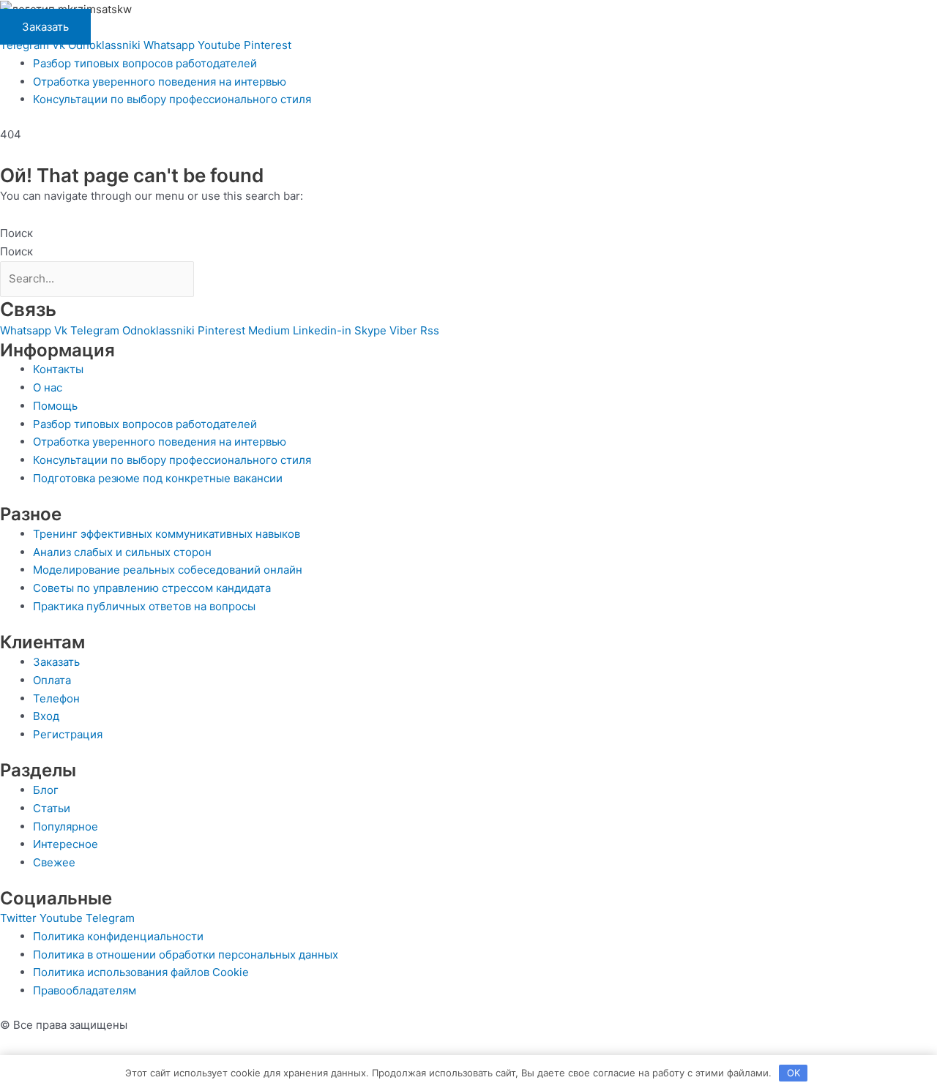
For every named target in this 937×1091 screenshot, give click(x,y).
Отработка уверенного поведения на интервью (159, 82)
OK (793, 1073)
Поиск (16, 233)
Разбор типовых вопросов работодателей (145, 63)
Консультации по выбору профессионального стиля (172, 99)
